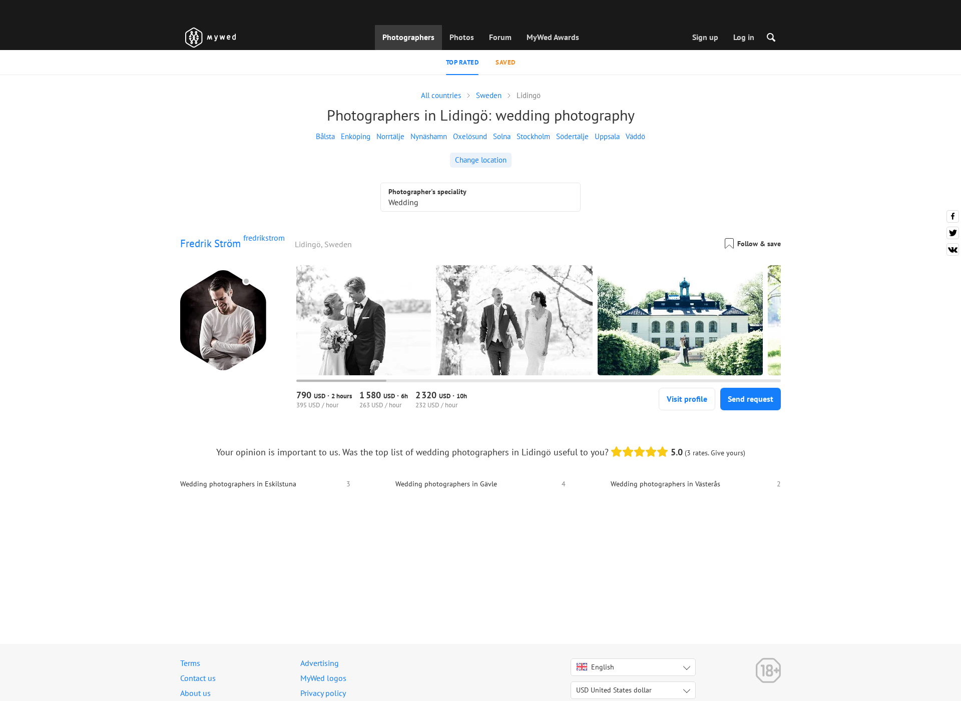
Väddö (635, 136)
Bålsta (325, 136)
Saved (506, 62)
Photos (461, 37)
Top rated (462, 62)
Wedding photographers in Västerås (665, 483)
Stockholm (533, 136)
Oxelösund (470, 136)
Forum (500, 37)
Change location (481, 160)
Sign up (705, 37)
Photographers (408, 37)
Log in (743, 37)
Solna (502, 136)
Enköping (355, 136)
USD (614, 689)
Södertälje (572, 136)
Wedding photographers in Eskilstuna (238, 483)
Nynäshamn (428, 136)
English (602, 666)
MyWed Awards (553, 37)
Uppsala (607, 136)
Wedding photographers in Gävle (446, 483)
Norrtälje (390, 136)
